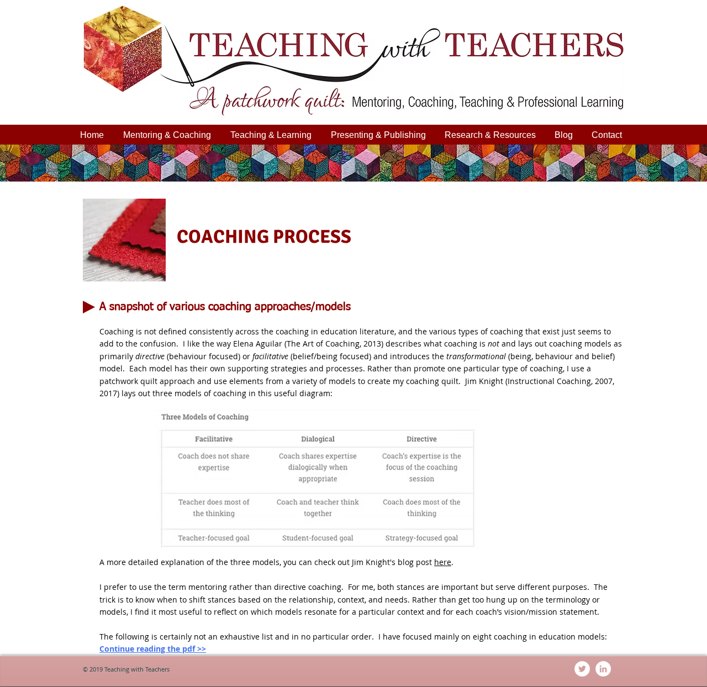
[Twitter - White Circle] (582, 669)
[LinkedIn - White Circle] (603, 669)
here (442, 562)
